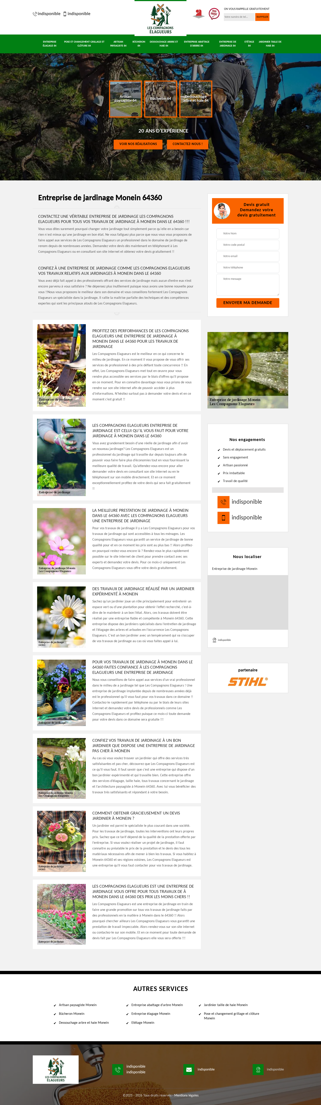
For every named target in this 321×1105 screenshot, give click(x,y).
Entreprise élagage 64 (49, 44)
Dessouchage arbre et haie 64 (164, 44)
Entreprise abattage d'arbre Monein (157, 1005)
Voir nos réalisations (138, 144)
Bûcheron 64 (139, 44)
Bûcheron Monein (71, 1014)
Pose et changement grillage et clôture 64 (84, 44)
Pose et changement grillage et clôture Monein (231, 1016)
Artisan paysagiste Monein (78, 1005)
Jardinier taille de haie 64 (270, 44)
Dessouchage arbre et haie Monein (84, 1023)
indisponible (49, 14)
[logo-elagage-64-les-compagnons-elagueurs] (160, 18)
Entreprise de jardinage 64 (227, 44)
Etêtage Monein (142, 1023)
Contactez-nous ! (188, 144)
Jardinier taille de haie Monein (226, 1005)
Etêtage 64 (249, 44)
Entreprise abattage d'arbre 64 (196, 44)
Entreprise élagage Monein (150, 1014)
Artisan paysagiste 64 (118, 44)
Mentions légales (186, 1095)
